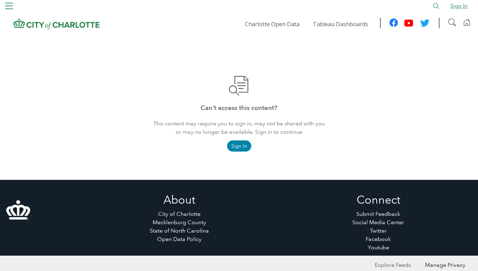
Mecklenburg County (179, 222)
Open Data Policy (179, 239)
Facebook (378, 239)
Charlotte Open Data (272, 24)
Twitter (378, 230)
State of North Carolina (179, 230)
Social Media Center (378, 222)
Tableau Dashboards (340, 24)
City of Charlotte (179, 214)
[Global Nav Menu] (9, 6)
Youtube (378, 247)
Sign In (459, 5)
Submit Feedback (378, 214)
